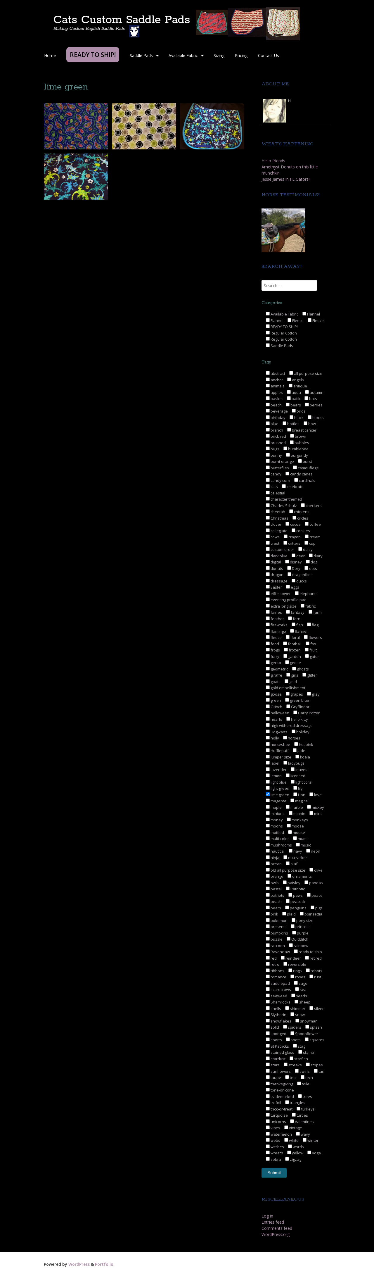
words (298, 1146)
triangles (297, 1102)
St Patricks (279, 1046)
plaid (291, 914)
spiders (294, 1027)
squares (316, 1039)
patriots (277, 895)
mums (303, 838)
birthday (277, 417)
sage (302, 983)
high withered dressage (291, 725)
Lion (301, 794)
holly (274, 738)
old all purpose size (287, 870)
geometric (279, 669)
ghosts (302, 669)
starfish (300, 1058)
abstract (277, 373)
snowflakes (280, 1021)
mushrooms (281, 845)
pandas (315, 882)
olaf (293, 863)
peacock (297, 901)
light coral (303, 782)
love (317, 794)
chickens (301, 511)
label (274, 763)
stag (301, 1046)
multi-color (279, 838)
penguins (298, 908)
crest (274, 543)
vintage (295, 1127)
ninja (274, 857)
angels (297, 379)
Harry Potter (308, 712)
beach (276, 405)
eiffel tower (280, 593)
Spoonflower (306, 1033)
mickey (317, 807)
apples (276, 392)
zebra (275, 1159)
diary (318, 555)
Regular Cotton (283, 333)
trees (307, 1096)
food (274, 643)
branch (276, 430)
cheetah (277, 511)
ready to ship (310, 951)
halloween (279, 712)
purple (302, 933)
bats (312, 398)
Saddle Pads (141, 55)
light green (279, 788)
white (293, 1140)
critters (293, 543)
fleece (276, 637)
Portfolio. (105, 1264)
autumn (316, 392)
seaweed (278, 996)
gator (314, 656)
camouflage (308, 467)
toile (305, 1084)
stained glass (282, 1052)
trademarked (282, 1096)
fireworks (279, 624)
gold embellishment (287, 687)
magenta (278, 800)
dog (313, 562)
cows (275, 536)
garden (294, 656)
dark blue (279, 555)
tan (321, 1071)
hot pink (305, 744)
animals (277, 386)
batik (295, 398)
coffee (315, 524)
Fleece (297, 320)
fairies (276, 612)
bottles (292, 423)
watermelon (281, 1134)
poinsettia (313, 914)
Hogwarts (279, 731)
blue (274, 423)
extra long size (283, 606)
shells (275, 1008)
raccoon (277, 945)
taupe (275, 1077)
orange (276, 876)
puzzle (276, 939)
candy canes (301, 474)
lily (300, 788)
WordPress (79, 1264)
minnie (298, 813)
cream (315, 536)
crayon (294, 536)
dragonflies (302, 574)
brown (300, 436)
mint (317, 813)
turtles (302, 1115)
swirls (304, 1071)
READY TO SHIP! (284, 326)
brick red (278, 436)
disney (295, 562)
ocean (276, 863)
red (273, 958)
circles (302, 518)
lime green (279, 794)
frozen (294, 650)
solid (274, 1027)
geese (295, 662)
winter (312, 1140)
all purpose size (307, 373)
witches (277, 1146)
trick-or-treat (281, 1109)
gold (292, 681)
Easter (276, 587)
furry (274, 656)
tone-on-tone (282, 1090)
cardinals (306, 480)
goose (276, 694)
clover (275, 524)
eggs (294, 587)
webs (275, 1140)
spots (295, 1039)
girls (294, 675)
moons (276, 826)
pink (274, 914)
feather (277, 618)
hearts (276, 719)
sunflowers (280, 1071)
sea (303, 989)
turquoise (279, 1115)
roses (299, 977)
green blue (299, 700)
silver (318, 1008)
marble (296, 807)
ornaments (301, 876)
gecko (275, 662)
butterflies (279, 467)
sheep (304, 1002)
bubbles (301, 442)
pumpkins (279, 933)
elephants (308, 593)
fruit (313, 650)
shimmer (297, 1008)
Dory (295, 568)
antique (299, 386)
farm (317, 612)
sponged (278, 1033)
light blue (278, 782)
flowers (315, 637)
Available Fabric (183, 55)
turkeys (307, 1109)
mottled (277, 832)
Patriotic (297, 889)
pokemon (279, 920)
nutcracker (297, 857)
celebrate (295, 486)
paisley (293, 882)
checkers (313, 505)
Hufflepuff (279, 750)
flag (314, 624)
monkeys (299, 819)
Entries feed (273, 1222)
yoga (316, 1153)
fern (296, 618)
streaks (295, 1065)
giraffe (276, 675)
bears (295, 405)
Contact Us (268, 55)
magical (301, 800)
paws (297, 895)
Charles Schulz (283, 505)
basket (276, 398)
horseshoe (280, 744)
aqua (296, 392)
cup (312, 543)
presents (278, 926)
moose (297, 826)
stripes (316, 1065)
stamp (308, 1052)
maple (276, 807)
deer (300, 555)
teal (293, 1077)
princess (303, 926)
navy (297, 851)
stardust (277, 1058)
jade (301, 750)
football (294, 643)
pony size (304, 920)
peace (317, 895)
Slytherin (278, 1014)
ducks (301, 581)
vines (275, 1127)
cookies (302, 530)
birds (301, 411)
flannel (300, 631)
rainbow (300, 945)
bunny (276, 455)
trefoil (275, 1102)
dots (312, 568)
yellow (297, 1153)
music (305, 845)
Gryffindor (299, 706)
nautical (277, 851)
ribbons (277, 970)
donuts (276, 568)
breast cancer (303, 430)
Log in (267, 1216)
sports (276, 1039)
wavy (305, 1134)
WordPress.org (276, 1234)
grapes (296, 694)
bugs (274, 448)
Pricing (241, 55)
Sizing (219, 55)
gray (315, 694)
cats (274, 486)
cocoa (295, 524)
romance (278, 977)
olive (318, 870)
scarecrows (280, 989)
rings (297, 970)
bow (311, 423)
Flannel (313, 314)
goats (275, 681)
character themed (286, 499)
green (275, 700)
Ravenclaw (280, 951)
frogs (275, 650)
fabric (310, 606)
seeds (301, 996)
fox (312, 643)
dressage (279, 581)
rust (317, 977)
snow (299, 1014)
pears (275, 908)
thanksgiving (281, 1084)
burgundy (299, 455)
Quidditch (299, 939)
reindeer (293, 958)
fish (299, 624)
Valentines (304, 1121)
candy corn (280, 480)
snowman (308, 1021)
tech (308, 1077)
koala (304, 757)
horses (293, 738)
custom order (282, 549)
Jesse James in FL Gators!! (286, 179)
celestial (277, 493)
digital (275, 562)
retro (274, 964)
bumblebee (298, 448)
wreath (276, 1153)
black (298, 417)
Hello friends (273, 160)
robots (316, 970)
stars (275, 1065)
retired (315, 958)
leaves (301, 769)
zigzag (295, 1159)
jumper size (280, 757)
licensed (297, 775)
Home (50, 55)
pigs (318, 908)
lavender (278, 769)
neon (315, 851)
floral (295, 637)
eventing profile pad (288, 599)
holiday (302, 731)
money (276, 819)
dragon (276, 574)
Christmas (279, 518)
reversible (296, 964)
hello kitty (299, 719)
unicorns (278, 1121)
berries (316, 405)
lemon (276, 775)
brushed (278, 442)
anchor (276, 379)
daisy (307, 549)
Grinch (276, 706)
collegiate (279, 530)
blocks (317, 417)
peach (276, 901)
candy (275, 474)
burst (307, 461)
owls (274, 882)
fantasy (297, 612)
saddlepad (280, 983)
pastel (276, 889)
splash (315, 1027)
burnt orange (282, 461)
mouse (298, 832)
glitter (311, 675)
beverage (279, 411)
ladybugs (295, 763)
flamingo (278, 631)
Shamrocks (280, 1002)
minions (277, 813)
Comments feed (277, 1228)
